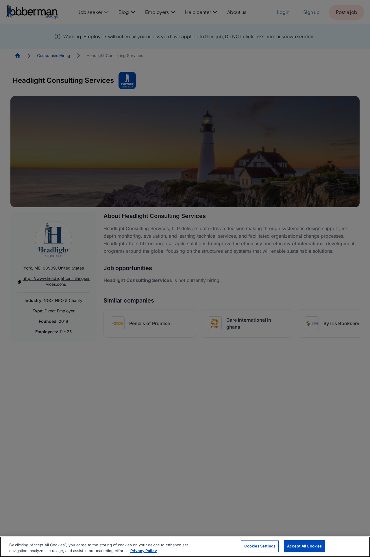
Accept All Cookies (304, 546)
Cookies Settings (259, 546)
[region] (185, 546)
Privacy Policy (143, 550)
